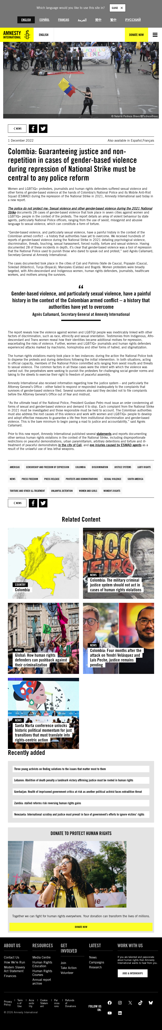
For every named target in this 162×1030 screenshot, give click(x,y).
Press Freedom (30, 479)
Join (63, 963)
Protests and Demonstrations (82, 479)
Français (63, 20)
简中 (98, 20)
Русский (133, 20)
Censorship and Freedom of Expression (47, 467)
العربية (82, 20)
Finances (10, 976)
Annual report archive (41, 981)
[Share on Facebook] (33, 128)
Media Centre (41, 957)
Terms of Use (20, 1003)
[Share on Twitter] (43, 128)
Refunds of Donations (70, 1003)
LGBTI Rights (144, 467)
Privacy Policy (8, 1003)
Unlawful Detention (62, 490)
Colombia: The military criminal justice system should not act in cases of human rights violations (115, 585)
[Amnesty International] (17, 35)
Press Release (51, 479)
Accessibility (31, 1003)
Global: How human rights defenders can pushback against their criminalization (41, 660)
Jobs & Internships (132, 973)
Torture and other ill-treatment (27, 490)
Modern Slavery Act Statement (14, 969)
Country (20, 585)
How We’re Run (14, 962)
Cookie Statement (44, 1003)
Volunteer (67, 973)
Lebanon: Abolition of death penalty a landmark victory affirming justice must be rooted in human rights (73, 780)
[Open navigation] (155, 35)
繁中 (113, 20)
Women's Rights (112, 490)
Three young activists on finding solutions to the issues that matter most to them (60, 769)
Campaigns (96, 962)
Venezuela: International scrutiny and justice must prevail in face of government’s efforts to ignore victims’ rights (79, 814)
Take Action (69, 968)
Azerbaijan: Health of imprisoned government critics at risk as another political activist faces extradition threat (78, 792)
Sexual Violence (112, 479)
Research (95, 967)
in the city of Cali (70, 445)
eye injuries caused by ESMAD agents (115, 445)
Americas (15, 467)
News (12, 479)
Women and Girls (88, 490)
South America (135, 479)
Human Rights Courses (42, 973)
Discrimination (100, 467)
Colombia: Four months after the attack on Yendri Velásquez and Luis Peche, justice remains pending (115, 657)
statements (104, 434)
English (26, 20)
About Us (12, 945)
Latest (95, 945)
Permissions (56, 1003)
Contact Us (11, 957)
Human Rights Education (42, 964)
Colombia (80, 467)
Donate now (81, 926)
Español (44, 20)
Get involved (69, 948)
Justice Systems (122, 467)
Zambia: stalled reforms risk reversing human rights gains (47, 803)
